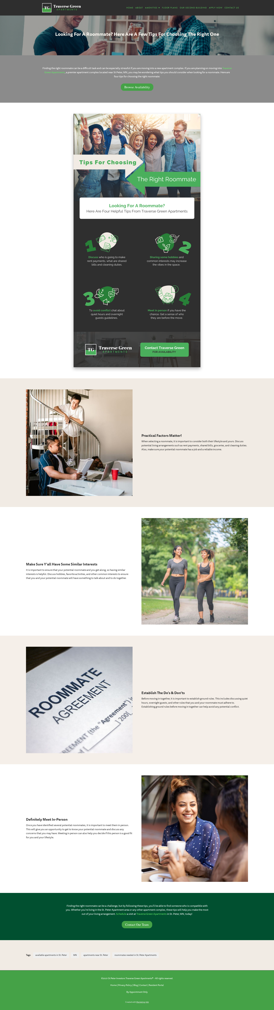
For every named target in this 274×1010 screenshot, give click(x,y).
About (139, 7)
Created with (137, 1002)
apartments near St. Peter (95, 955)
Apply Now (215, 7)
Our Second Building (193, 7)
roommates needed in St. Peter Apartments (135, 955)
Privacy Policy (125, 985)
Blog (135, 985)
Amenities (152, 7)
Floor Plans (170, 7)
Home (129, 7)
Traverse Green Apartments (151, 914)
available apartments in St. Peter (51, 955)
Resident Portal (156, 985)
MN (75, 955)
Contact (143, 985)
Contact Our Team (137, 924)
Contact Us (232, 7)
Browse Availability (137, 87)
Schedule (121, 914)
